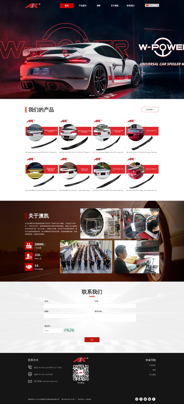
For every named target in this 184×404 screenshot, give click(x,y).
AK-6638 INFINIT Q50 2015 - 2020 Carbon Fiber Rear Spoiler (75, 190)
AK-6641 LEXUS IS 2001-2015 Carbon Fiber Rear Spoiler (109, 190)
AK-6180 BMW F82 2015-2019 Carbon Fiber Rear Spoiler (41, 190)
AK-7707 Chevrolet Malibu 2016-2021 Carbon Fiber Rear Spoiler (109, 152)
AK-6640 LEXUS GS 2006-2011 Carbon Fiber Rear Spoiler (142, 190)
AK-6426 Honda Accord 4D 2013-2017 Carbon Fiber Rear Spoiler (41, 152)
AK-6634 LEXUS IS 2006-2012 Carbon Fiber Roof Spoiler (142, 152)
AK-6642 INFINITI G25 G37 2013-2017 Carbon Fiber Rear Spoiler (75, 152)
